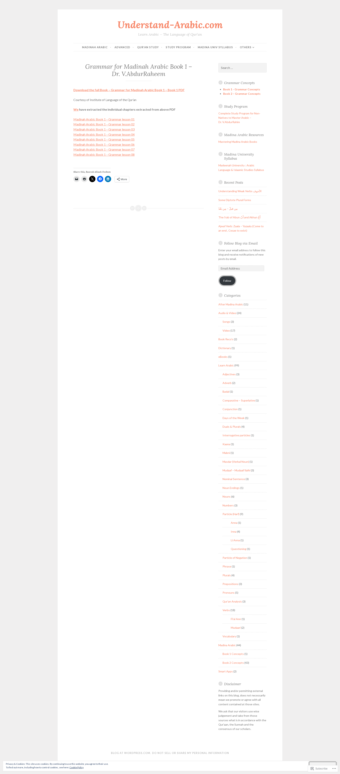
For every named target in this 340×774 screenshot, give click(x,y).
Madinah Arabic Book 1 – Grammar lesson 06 (104, 144)
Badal (226, 391)
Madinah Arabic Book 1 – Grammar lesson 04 (104, 134)
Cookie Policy (76, 767)
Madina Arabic (227, 645)
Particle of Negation (235, 557)
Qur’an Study (148, 47)
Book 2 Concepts (233, 662)
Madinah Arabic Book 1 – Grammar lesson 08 (104, 154)
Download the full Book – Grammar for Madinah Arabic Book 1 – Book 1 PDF (129, 90)
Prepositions (230, 584)
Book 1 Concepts (233, 653)
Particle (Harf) (231, 514)
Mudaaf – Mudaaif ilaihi (236, 470)
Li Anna (235, 540)
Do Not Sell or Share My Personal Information (190, 753)
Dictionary (224, 348)
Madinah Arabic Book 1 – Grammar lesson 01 (104, 119)
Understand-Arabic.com (170, 25)
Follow (227, 280)
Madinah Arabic (95, 47)
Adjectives (229, 374)
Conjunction (230, 409)
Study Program (178, 47)
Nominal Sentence (234, 479)
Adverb (227, 383)
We (76, 109)
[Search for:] (242, 68)
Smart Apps (225, 671)
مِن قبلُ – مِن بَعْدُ (228, 208)
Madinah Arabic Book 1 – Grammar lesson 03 (104, 129)
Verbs (226, 610)
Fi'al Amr (236, 619)
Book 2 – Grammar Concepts (242, 93)
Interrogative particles (236, 435)
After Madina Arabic (230, 304)
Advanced (122, 47)
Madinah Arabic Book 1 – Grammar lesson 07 (104, 149)
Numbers (228, 505)
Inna (233, 531)
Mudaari (236, 627)
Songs (226, 321)
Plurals (227, 575)
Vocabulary (229, 636)
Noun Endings (231, 487)
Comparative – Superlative (239, 400)
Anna (234, 522)
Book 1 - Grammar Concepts (241, 89)
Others (245, 47)
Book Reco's (225, 339)
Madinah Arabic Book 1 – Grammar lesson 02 (104, 124)
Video (226, 330)
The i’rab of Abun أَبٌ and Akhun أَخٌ (239, 217)
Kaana (226, 444)
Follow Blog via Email (241, 243)
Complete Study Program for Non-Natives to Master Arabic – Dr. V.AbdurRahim (239, 118)
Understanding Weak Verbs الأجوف (239, 191)
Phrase (227, 566)
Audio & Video (227, 313)
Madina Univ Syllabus (215, 47)
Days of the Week (234, 418)
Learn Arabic (226, 365)
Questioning (238, 549)
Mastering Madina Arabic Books (237, 141)
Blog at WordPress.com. (131, 753)
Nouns (227, 496)
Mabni (226, 452)
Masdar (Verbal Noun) (236, 461)
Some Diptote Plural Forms (234, 200)
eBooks (223, 356)
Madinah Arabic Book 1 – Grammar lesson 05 (104, 139)
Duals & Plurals (232, 426)
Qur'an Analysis (232, 601)
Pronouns (229, 592)
